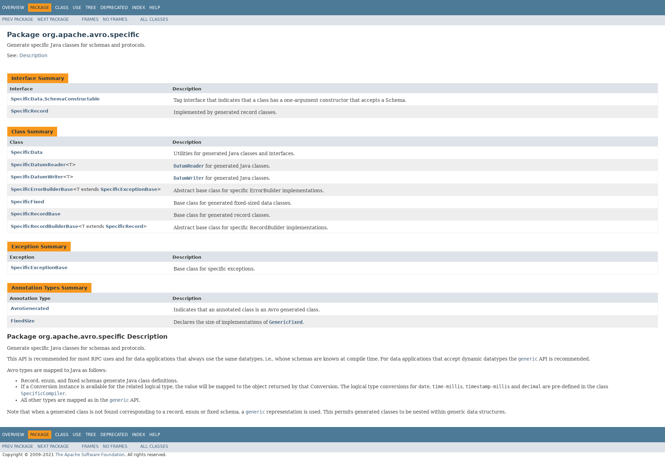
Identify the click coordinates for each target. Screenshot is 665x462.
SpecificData (27, 152)
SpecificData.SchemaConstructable (55, 98)
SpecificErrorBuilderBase (42, 189)
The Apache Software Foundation (90, 454)
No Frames (115, 19)
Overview (13, 7)
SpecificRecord (29, 111)
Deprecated (114, 7)
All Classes (154, 19)
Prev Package (17, 19)
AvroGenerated (30, 308)
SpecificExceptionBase (128, 189)
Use (77, 7)
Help (154, 7)
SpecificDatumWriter (37, 176)
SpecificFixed (27, 201)
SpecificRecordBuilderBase (44, 226)
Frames (90, 19)
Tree (91, 7)
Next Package (53, 19)
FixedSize (23, 320)
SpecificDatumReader (38, 164)
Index (138, 7)
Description (33, 55)
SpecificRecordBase (36, 213)
